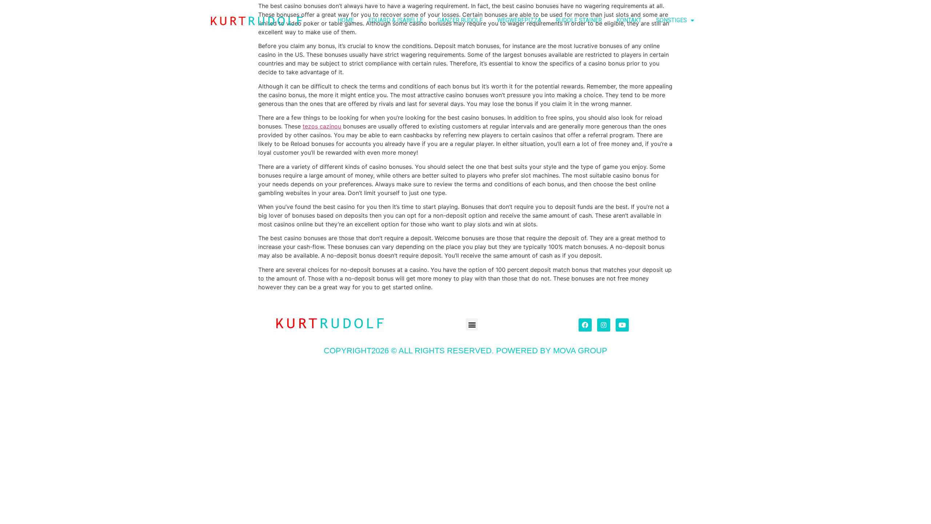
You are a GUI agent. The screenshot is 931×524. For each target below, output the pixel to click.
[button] (472, 324)
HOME (345, 20)
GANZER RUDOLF (460, 20)
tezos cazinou (322, 126)
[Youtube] (622, 325)
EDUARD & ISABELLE (395, 20)
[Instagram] (603, 325)
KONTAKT (629, 20)
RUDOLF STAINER (579, 20)
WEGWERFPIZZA (519, 20)
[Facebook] (585, 325)
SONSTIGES (671, 20)
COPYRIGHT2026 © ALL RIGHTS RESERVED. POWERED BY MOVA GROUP (465, 350)
